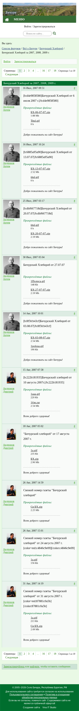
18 (55, 70)
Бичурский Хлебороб (51, 48)
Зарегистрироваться (44, 26)
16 (43, 70)
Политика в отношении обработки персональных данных (46, 696)
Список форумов (11, 48)
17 (49, 70)
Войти (27, 26)
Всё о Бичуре (30, 48)
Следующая (11, 74)
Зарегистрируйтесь (14, 666)
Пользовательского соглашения (26, 694)
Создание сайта (31, 707)
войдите (34, 666)
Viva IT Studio (49, 707)
